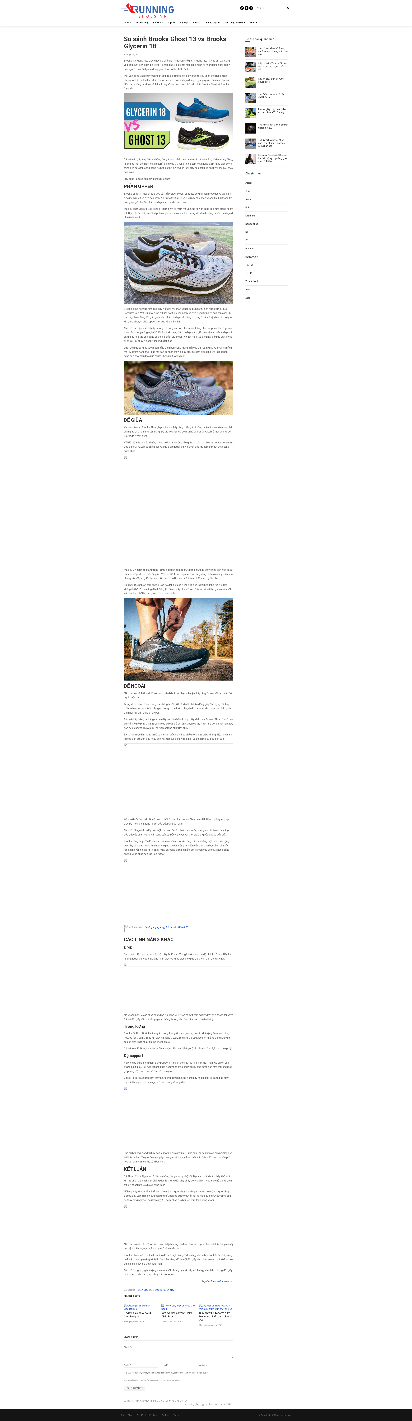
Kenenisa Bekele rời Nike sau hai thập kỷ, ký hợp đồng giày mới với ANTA (272, 158)
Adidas (249, 183)
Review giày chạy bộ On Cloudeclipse (138, 1314)
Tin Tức (127, 22)
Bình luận (129, 1347)
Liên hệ (254, 22)
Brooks (158, 1290)
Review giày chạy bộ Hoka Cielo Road (176, 1314)
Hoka (248, 207)
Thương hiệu (210, 22)
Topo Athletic (252, 281)
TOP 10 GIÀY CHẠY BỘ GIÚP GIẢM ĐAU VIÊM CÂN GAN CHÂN (157, 1401)
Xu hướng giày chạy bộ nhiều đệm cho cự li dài (208, 1404)
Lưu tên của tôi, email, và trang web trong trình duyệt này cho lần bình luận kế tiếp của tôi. (169, 1373)
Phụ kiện (183, 22)
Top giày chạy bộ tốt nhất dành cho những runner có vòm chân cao (271, 143)
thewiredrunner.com (222, 1281)
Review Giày (142, 22)
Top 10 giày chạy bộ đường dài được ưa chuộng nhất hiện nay (273, 51)
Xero (247, 298)
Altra (247, 191)
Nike (247, 232)
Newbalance (251, 224)
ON (246, 240)
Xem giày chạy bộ (234, 22)
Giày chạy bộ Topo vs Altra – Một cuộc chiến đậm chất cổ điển (216, 1316)
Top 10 (171, 22)
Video (196, 22)
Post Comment (134, 1388)
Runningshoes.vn (283, 1415)
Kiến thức (158, 22)
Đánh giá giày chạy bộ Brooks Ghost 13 (166, 927)
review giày (168, 1290)
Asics (248, 199)
